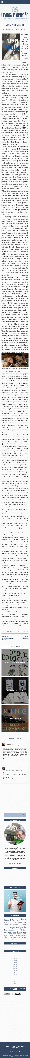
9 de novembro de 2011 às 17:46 (14, 770)
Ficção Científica (19, 922)
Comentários (7, 631)
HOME (7, 1046)
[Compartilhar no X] (19, 631)
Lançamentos (15, 924)
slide (6, 937)
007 (5, 919)
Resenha (14, 932)
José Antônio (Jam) (11, 769)
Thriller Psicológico (9, 939)
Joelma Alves (9, 744)
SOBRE (14, 1046)
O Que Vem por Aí (18, 928)
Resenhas (17, 29)
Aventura (7, 920)
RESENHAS (21, 1046)
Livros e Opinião (15, 1055)
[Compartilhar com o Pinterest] (24, 631)
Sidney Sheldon (21, 935)
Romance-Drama (15, 934)
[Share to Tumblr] (27, 631)
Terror (23, 937)
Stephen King (15, 937)
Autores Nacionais (18, 919)
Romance (6, 933)
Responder (6, 781)
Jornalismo (7, 924)
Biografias (16, 920)
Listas (23, 924)
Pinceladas (9, 930)
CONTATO (15, 1047)
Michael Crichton (9, 926)
